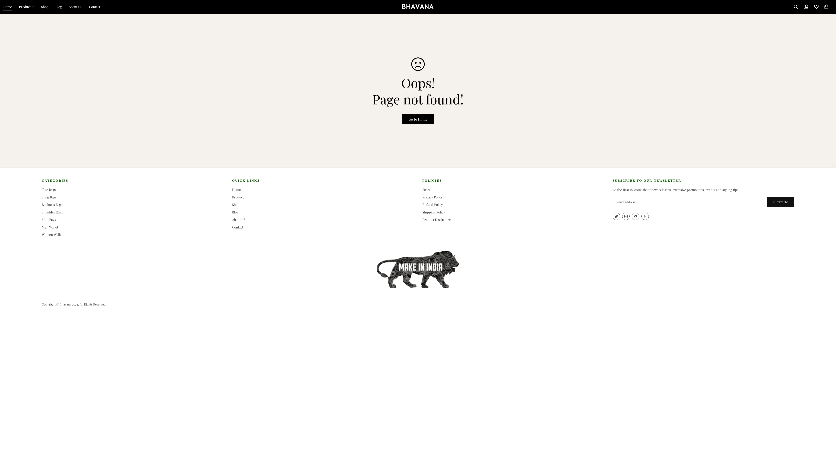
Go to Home (418, 119)
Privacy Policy (432, 197)
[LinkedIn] (645, 216)
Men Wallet (50, 227)
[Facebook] (635, 216)
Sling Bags (49, 197)
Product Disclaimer (436, 219)
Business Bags (52, 204)
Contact (94, 7)
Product (25, 7)
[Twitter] (616, 216)
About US (75, 7)
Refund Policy (432, 204)
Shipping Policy (433, 212)
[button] (826, 7)
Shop (45, 7)
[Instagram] (626, 216)
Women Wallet (52, 234)
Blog (59, 7)
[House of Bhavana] (418, 7)
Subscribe (781, 202)
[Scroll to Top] (828, 446)
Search (427, 189)
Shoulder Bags (52, 212)
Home (236, 189)
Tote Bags (49, 189)
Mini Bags (49, 219)
